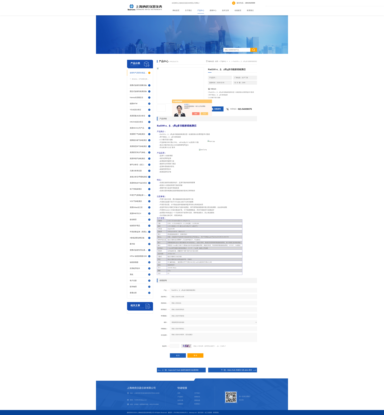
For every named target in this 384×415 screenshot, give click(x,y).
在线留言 (237, 10)
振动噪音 (133, 220)
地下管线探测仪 (136, 189)
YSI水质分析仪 (135, 110)
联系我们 (250, 10)
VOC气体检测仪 (136, 201)
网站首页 (176, 10)
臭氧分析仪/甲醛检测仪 (138, 177)
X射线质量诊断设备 (137, 238)
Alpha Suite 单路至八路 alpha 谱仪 (239, 370)
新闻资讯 (197, 396)
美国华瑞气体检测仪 (137, 158)
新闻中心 (213, 10)
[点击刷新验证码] (186, 346)
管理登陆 (216, 412)
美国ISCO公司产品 (137, 128)
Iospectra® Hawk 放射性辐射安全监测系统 (183, 370)
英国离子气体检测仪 (137, 134)
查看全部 (133, 293)
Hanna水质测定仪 (136, 97)
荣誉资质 (197, 400)
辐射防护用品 (135, 226)
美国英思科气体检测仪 (138, 146)
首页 (216, 61)
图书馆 (132, 244)
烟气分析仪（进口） (137, 165)
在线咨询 (217, 109)
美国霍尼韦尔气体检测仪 (139, 152)
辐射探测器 (134, 262)
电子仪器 (133, 281)
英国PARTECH (135, 213)
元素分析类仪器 (136, 171)
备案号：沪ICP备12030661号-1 (178, 412)
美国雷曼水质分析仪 (137, 116)
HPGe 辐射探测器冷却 (138, 256)
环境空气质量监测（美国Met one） (140, 195)
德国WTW (133, 104)
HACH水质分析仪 (136, 122)
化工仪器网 (208, 412)
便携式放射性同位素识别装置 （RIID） (140, 250)
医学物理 (133, 287)
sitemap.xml (193, 412)
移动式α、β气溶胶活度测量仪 (141, 79)
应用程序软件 (135, 268)
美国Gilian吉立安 (136, 207)
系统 (131, 274)
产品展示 (180, 396)
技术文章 (225, 10)
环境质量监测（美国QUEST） (140, 232)
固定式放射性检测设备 (138, 91)
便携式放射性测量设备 (138, 85)
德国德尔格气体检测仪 (138, 140)
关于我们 (188, 10)
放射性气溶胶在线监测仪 (139, 73)
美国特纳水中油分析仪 (138, 183)
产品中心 (200, 10)
